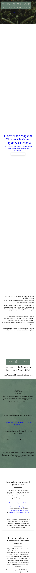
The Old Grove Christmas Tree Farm (19, 15)
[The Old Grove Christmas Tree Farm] (16, 5)
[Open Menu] (33, 5)
